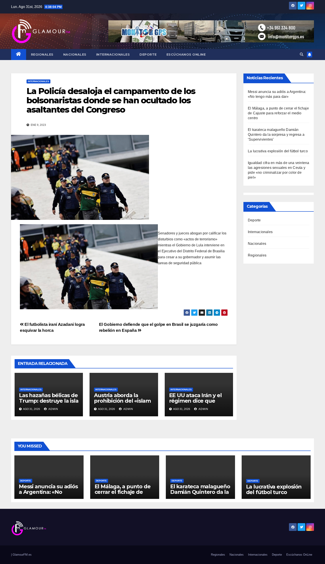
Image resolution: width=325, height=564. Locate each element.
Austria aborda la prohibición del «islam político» (122, 400)
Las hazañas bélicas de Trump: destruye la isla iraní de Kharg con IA (48, 400)
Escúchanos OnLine (186, 55)
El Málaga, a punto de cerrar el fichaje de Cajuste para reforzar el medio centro (278, 113)
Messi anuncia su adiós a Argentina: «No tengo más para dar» (48, 492)
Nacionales (74, 55)
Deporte (148, 55)
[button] (301, 54)
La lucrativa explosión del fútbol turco (278, 151)
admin (53, 409)
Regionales (42, 55)
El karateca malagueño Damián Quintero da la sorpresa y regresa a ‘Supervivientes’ (276, 134)
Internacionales (113, 55)
